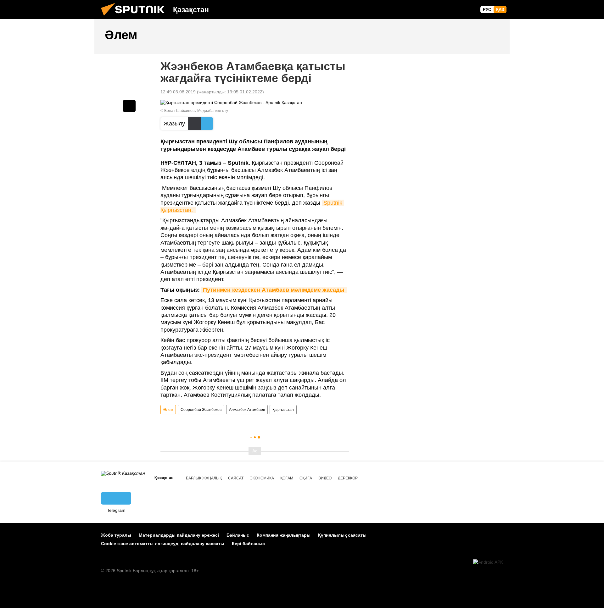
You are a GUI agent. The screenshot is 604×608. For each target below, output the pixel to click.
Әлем (168, 409)
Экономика (262, 478)
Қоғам (286, 478)
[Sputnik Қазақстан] (135, 17)
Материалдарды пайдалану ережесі (179, 535)
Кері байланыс (248, 543)
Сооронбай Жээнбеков (201, 409)
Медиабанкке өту (212, 110)
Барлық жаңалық (204, 478)
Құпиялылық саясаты (342, 535)
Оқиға (305, 478)
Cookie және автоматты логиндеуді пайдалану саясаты (162, 543)
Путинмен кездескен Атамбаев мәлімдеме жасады (274, 290)
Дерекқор (348, 478)
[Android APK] (488, 562)
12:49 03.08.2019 (178, 91)
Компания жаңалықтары (283, 535)
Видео (325, 478)
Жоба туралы (116, 535)
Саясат (235, 478)
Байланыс (237, 535)
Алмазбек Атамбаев (247, 409)
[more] (129, 106)
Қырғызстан (283, 409)
